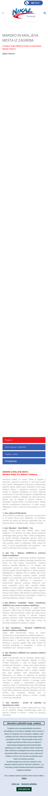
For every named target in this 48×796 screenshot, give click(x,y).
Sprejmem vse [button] (24, 789)
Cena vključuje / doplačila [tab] (15, 447)
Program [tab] (8, 440)
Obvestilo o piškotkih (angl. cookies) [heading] (24, 723)
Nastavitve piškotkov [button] (29, 784)
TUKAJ (24, 778)
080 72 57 (35, 3)
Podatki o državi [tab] (11, 454)
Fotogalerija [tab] (11, 461)
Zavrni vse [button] (15, 784)
